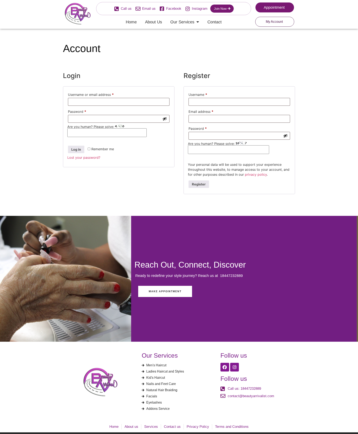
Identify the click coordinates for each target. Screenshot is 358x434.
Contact (214, 22)
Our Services (182, 22)
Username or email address (97, 94)
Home (131, 22)
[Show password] (164, 119)
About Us (153, 22)
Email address (208, 111)
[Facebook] (224, 367)
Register (199, 184)
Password (84, 111)
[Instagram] (234, 367)
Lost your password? (83, 157)
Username (205, 94)
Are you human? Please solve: (91, 127)
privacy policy (256, 174)
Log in (76, 149)
